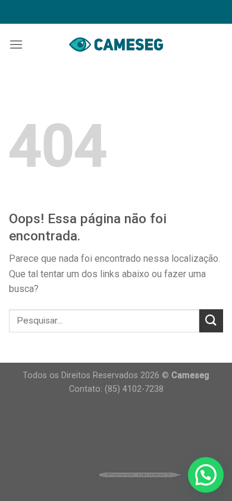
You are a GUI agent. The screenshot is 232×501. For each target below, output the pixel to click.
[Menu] (16, 44)
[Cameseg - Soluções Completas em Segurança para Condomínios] (116, 44)
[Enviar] (211, 320)
